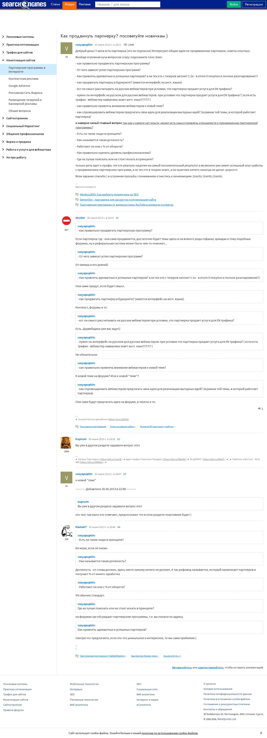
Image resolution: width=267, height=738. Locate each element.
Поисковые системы (20, 37)
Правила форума (13, 710)
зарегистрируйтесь (210, 667)
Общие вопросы (20, 111)
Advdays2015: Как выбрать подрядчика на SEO (109, 194)
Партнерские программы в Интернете (27, 69)
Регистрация (254, 4)
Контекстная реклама (23, 78)
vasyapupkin (83, 44)
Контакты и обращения (217, 709)
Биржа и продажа (18, 142)
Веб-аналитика (79, 704)
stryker (80, 218)
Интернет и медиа (147, 699)
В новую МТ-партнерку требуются (158, 426)
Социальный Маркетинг (23, 126)
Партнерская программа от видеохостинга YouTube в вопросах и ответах (126, 204)
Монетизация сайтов (20, 60)
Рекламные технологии (84, 699)
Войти (234, 4)
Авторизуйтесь (182, 667)
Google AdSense (19, 86)
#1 (117, 218)
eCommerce (144, 704)
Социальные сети (147, 689)
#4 (118, 527)
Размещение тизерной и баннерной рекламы (25, 102)
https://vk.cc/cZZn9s (118, 419)
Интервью (76, 689)
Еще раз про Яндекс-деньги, (145, 655)
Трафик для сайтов (19, 52)
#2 (118, 439)
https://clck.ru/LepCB (110, 459)
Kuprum (80, 439)
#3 (124, 474)
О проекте (209, 684)
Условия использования (217, 689)
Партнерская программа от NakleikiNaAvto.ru (103, 655)
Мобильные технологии (84, 684)
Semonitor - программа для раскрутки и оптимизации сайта (118, 199)
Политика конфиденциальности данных (227, 694)
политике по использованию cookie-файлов (170, 733)
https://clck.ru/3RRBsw (91, 462)
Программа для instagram (93, 426)
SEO (72, 694)
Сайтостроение (17, 118)
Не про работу (16, 157)
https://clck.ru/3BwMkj (174, 459)
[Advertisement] (133, 20)
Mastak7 (81, 527)
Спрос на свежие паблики (123, 426)
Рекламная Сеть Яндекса (25, 93)
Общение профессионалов (25, 134)
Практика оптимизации (22, 44)
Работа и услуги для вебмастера (28, 149)
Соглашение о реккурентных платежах (226, 704)
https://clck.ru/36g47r (213, 459)
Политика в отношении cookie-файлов (226, 699)
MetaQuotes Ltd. (227, 719)
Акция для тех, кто (173, 655)
